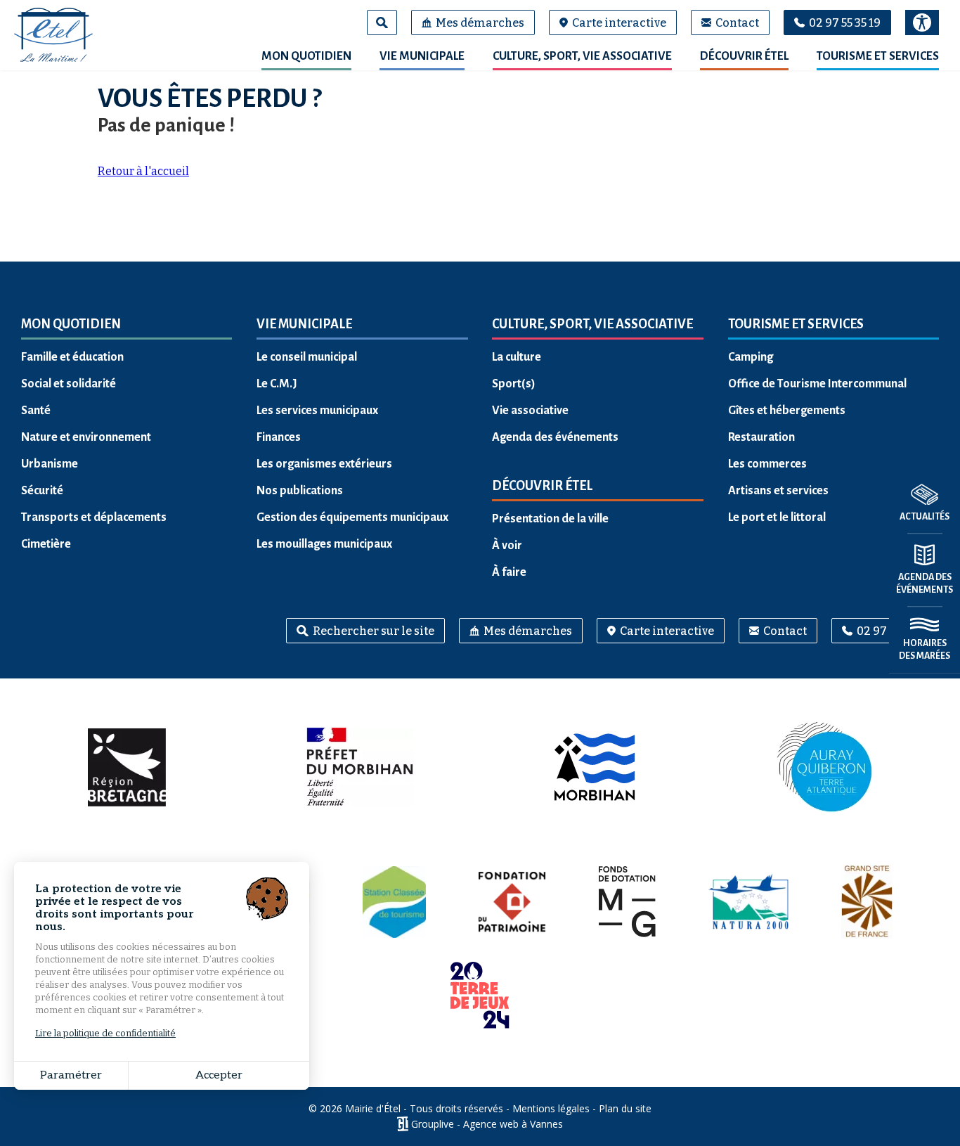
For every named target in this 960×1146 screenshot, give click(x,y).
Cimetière (46, 544)
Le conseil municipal (307, 357)
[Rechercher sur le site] (382, 22)
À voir (507, 545)
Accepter (218, 1075)
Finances (279, 437)
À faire (509, 572)
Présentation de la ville (550, 519)
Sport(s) (514, 384)
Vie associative (530, 410)
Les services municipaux (317, 410)
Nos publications (300, 490)
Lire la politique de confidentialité (105, 1033)
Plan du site (625, 1108)
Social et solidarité (68, 384)
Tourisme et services (878, 56)
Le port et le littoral (777, 517)
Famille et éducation (72, 357)
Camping (750, 357)
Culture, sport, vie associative (582, 56)
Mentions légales (551, 1108)
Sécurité (42, 490)
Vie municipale (422, 56)
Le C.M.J (277, 384)
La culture (516, 357)
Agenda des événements (555, 437)
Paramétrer (71, 1075)
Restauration (761, 437)
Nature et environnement (86, 437)
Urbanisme (49, 464)
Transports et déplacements (94, 517)
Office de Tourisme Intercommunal (817, 384)
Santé (36, 410)
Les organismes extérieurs (324, 464)
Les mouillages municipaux (324, 544)
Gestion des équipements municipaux (352, 517)
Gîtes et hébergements (786, 410)
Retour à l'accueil (143, 171)
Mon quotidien (306, 56)
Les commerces (767, 464)
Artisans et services (778, 490)
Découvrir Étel (744, 56)
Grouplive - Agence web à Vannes (487, 1124)
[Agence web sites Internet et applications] (402, 1124)
